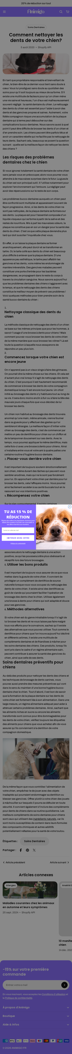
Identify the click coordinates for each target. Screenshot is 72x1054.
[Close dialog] (69, 506)
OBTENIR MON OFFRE (18, 537)
